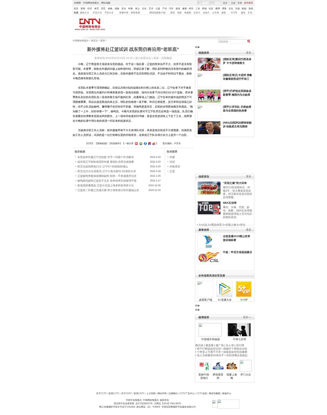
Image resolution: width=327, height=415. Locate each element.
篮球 (102, 40)
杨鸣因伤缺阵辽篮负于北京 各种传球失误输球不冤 (106, 180)
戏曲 (117, 8)
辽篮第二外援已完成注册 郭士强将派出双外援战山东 (108, 190)
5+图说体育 (215, 224)
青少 (137, 8)
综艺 (103, 8)
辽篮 (172, 171)
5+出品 (203, 224)
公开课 (215, 12)
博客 (224, 8)
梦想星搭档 (218, 376)
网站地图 (105, 3)
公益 (158, 8)
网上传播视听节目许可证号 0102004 (117, 407)
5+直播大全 (225, 299)
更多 (248, 52)
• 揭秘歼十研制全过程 (234, 348)
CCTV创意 (201, 393)
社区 (211, 8)
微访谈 (199, 345)
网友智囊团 (214, 393)
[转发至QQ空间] (140, 143)
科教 (130, 8)
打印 (89, 143)
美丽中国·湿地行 (204, 376)
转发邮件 (115, 143)
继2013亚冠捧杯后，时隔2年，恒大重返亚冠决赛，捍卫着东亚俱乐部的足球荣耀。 (237, 192)
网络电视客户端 (157, 12)
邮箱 (244, 8)
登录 (225, 3)
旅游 (178, 8)
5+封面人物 (229, 224)
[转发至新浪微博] (153, 143)
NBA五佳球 (230, 202)
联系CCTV (114, 393)
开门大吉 (245, 374)
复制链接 (101, 143)
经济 (89, 8)
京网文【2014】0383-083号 (167, 403)
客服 (239, 3)
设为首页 (248, 3)
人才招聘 (151, 393)
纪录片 (197, 12)
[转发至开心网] (136, 143)
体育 (96, 8)
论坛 (231, 8)
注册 (233, 3)
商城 (204, 8)
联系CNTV (139, 393)
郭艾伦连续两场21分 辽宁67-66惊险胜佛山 (102, 166)
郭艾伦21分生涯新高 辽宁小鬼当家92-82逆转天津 (106, 171)
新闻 (83, 8)
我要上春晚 (232, 376)
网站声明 (162, 393)
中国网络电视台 (91, 3)
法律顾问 (173, 393)
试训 (172, 161)
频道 (243, 12)
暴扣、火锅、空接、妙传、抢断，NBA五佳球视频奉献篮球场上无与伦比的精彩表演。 (237, 212)
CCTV (234, 12)
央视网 (77, 3)
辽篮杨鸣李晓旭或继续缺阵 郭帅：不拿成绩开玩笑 (106, 175)
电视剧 (187, 12)
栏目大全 (97, 12)
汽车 (171, 8)
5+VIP (244, 299)
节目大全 (109, 12)
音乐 (123, 8)
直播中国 (123, 12)
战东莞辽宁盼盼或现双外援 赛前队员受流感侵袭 (105, 161)
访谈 (237, 8)
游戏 (250, 8)
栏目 (250, 12)
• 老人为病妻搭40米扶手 (209, 355)
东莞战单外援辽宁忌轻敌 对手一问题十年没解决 (105, 157)
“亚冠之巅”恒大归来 (235, 182)
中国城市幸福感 (210, 339)
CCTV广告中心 (187, 393)
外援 (172, 157)
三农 (197, 8)
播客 (223, 12)
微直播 (209, 345)
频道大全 (84, 12)
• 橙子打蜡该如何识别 (208, 348)
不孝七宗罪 (239, 339)
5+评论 (241, 224)
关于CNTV (126, 393)
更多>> (247, 317)
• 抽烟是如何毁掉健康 (234, 351)
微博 (217, 8)
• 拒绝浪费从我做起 (236, 355)
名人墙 (230, 345)
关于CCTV (101, 393)
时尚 (191, 8)
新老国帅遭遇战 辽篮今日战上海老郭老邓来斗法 (105, 185)
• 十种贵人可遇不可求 (208, 351)
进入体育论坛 (143, 58)
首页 (76, 8)
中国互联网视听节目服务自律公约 (179, 407)
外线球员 (175, 166)
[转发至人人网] (145, 143)
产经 (164, 8)
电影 (179, 12)
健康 (184, 8)
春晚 (110, 8)
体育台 (94, 40)
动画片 (206, 12)
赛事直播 (135, 12)
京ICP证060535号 (144, 403)
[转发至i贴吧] (149, 143)
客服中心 (226, 393)
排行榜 (240, 345)
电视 (76, 12)
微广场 (220, 345)
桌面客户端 (205, 299)
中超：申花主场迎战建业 (237, 252)
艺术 (151, 8)
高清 (172, 12)
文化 (144, 8)
